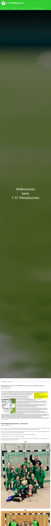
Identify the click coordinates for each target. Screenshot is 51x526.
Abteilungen (13, 8)
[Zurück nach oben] (49, 524)
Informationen (22, 8)
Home (2, 8)
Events (29, 8)
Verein (6, 8)
